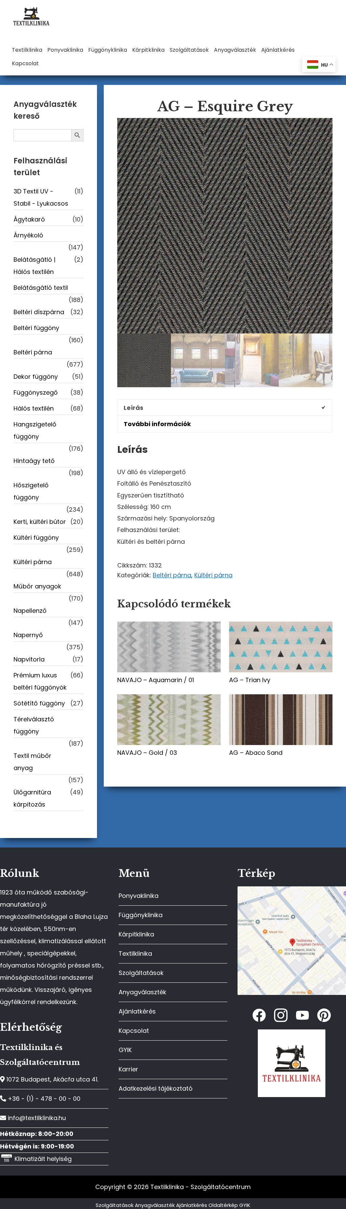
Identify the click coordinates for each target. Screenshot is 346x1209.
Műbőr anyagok (37, 586)
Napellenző (30, 610)
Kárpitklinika (136, 934)
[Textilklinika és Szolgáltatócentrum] (292, 889)
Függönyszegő (36, 392)
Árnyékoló (28, 235)
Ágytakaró (29, 219)
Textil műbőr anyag (32, 761)
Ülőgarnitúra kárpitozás (32, 798)
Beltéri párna (172, 575)
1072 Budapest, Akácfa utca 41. (51, 1079)
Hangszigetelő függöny (35, 430)
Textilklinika (135, 953)
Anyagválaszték (142, 992)
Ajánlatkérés (137, 1011)
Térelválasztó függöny (34, 725)
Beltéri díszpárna (39, 312)
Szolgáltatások (141, 973)
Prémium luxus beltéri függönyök (40, 681)
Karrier (128, 1069)
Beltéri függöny (36, 328)
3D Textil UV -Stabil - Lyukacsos (41, 197)
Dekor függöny (36, 376)
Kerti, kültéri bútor (40, 521)
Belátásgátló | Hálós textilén (34, 265)
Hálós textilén (34, 408)
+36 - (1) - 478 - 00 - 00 (43, 1098)
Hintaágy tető (34, 461)
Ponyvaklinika (138, 895)
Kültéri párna (213, 575)
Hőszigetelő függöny (31, 491)
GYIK (125, 1050)
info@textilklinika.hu (36, 1118)
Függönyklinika (141, 915)
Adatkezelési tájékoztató (156, 1088)
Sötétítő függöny (39, 703)
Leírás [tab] (133, 407)
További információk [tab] (157, 424)
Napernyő (28, 635)
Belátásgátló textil (41, 287)
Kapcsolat (134, 1030)
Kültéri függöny (36, 537)
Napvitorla (29, 659)
